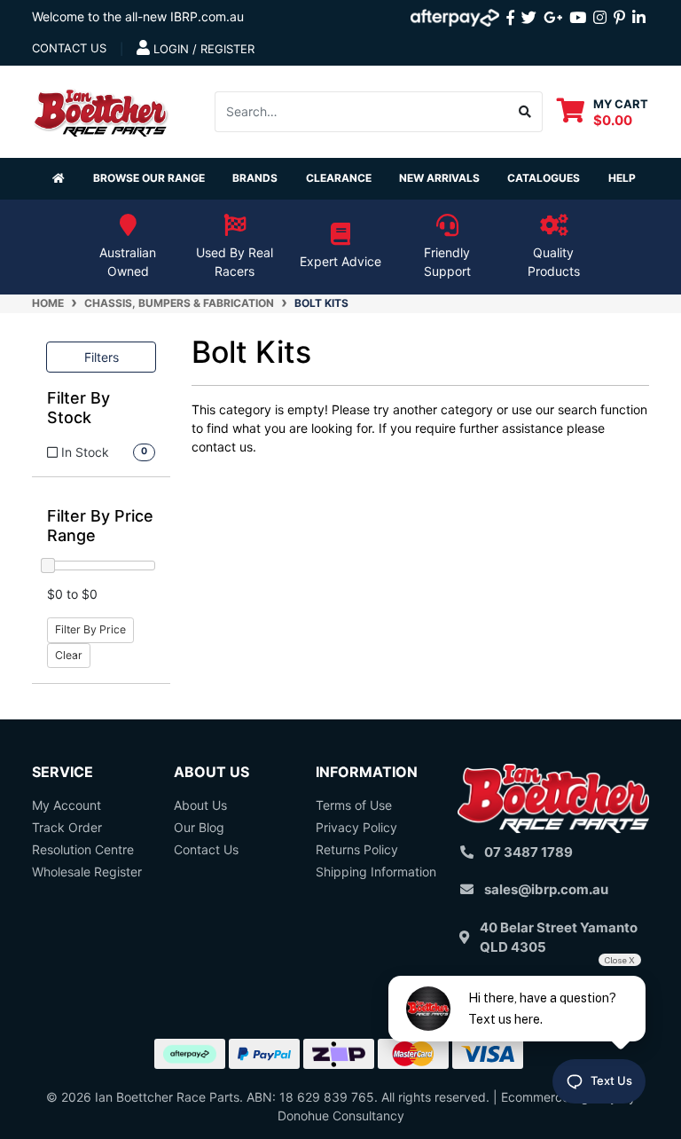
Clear (68, 655)
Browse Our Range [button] (149, 178)
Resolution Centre (83, 849)
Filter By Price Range (100, 526)
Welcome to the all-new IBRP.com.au (138, 16)
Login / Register (202, 49)
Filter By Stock (78, 408)
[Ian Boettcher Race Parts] (101, 109)
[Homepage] (58, 179)
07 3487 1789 (528, 852)
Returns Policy (357, 849)
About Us (200, 805)
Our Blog (199, 827)
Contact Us (206, 849)
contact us (69, 48)
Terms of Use (354, 805)
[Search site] (525, 111)
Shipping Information (376, 871)
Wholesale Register (87, 871)
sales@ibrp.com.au (546, 889)
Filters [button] (101, 357)
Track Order (67, 827)
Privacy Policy (356, 827)
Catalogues (543, 178)
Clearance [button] (339, 178)
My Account (66, 805)
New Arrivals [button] (439, 178)
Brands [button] (255, 178)
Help (622, 178)
